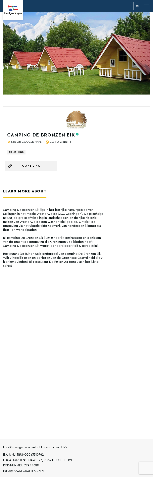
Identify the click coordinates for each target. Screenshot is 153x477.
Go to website (61, 141)
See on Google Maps (26, 141)
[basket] (137, 6)
